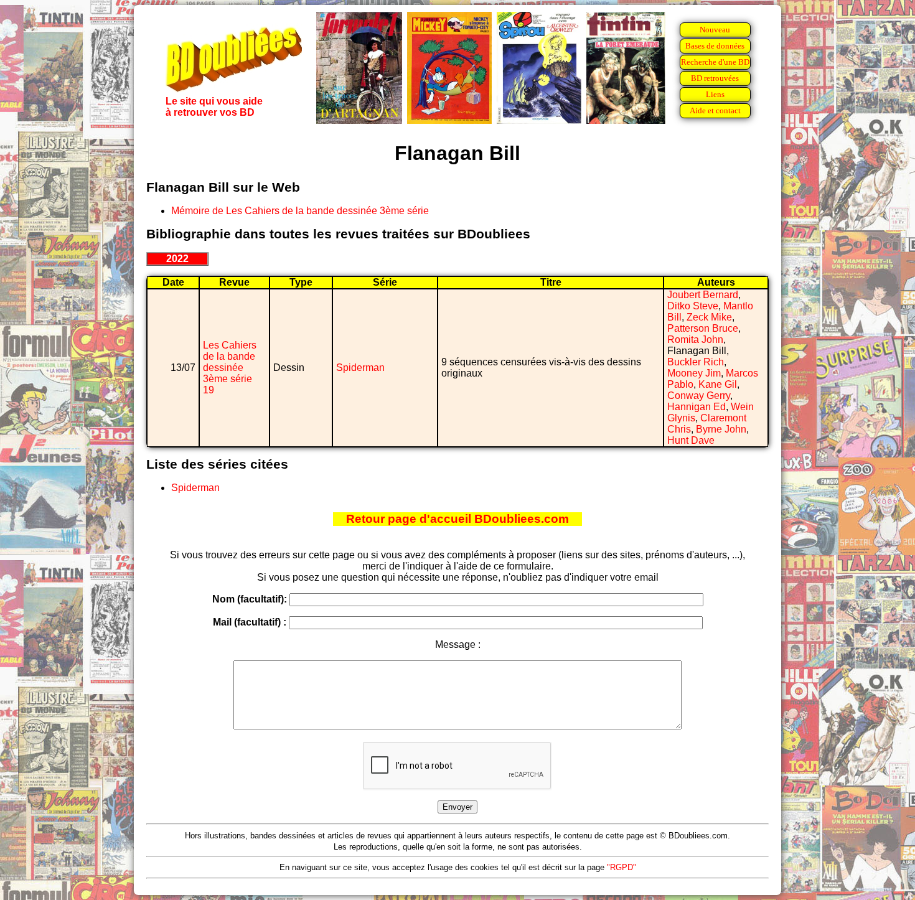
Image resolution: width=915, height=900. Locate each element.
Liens (715, 94)
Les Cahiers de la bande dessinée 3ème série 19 (229, 367)
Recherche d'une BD (715, 62)
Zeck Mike (709, 317)
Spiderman (360, 367)
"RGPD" (621, 867)
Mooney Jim (694, 373)
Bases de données (714, 45)
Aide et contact (715, 110)
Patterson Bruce (702, 328)
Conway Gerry (698, 395)
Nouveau (715, 29)
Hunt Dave (691, 440)
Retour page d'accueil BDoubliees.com (457, 518)
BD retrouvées (715, 78)
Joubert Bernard (702, 294)
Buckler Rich (695, 362)
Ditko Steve (692, 306)
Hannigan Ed (696, 406)
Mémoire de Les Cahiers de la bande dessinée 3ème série (300, 210)
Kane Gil (717, 384)
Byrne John (721, 429)
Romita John (695, 339)
